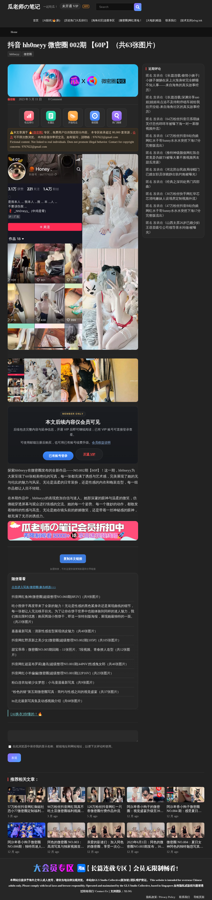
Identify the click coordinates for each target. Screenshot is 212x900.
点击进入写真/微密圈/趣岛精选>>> (34, 587)
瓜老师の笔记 (24, 7)
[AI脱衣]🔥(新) (51, 20)
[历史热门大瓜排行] (75, 20)
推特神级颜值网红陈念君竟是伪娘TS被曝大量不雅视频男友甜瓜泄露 (173, 157)
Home (14, 32)
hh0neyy (14, 54)
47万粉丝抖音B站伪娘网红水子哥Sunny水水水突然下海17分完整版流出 (173, 140)
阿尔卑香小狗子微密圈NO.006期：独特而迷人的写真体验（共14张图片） (26, 846)
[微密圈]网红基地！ (130, 20)
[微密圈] (95, 117)
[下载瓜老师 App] (86, 6)
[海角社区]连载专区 (103, 20)
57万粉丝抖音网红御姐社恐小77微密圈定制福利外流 (26, 811)
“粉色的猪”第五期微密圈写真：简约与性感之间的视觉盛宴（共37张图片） (66, 692)
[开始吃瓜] (73, 117)
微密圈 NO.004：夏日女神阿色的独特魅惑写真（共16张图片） (184, 846)
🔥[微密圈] (36, 132)
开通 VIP (89, 454)
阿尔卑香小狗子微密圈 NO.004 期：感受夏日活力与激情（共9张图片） (184, 811)
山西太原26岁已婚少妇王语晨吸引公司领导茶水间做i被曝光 (173, 227)
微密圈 (28, 54)
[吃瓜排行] (29, 117)
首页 (36, 20)
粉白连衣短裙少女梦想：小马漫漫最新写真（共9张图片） (54, 682)
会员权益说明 (101, 442)
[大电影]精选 (153, 20)
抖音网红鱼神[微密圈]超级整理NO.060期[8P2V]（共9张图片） (57, 596)
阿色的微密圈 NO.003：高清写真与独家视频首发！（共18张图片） (64, 846)
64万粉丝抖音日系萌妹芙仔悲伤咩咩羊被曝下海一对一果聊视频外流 (173, 123)
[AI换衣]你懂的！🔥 (26, 714)
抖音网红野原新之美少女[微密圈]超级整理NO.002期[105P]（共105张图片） (66, 640)
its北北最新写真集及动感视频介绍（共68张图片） (48, 701)
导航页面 (199, 897)
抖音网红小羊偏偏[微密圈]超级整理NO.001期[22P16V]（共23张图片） (63, 673)
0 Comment (55, 99)
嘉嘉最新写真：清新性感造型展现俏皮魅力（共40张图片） (55, 631)
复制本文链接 (73, 558)
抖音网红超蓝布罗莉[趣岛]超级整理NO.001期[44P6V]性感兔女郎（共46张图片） (70, 664)
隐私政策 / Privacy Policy (160, 897)
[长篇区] (51, 117)
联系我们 (170, 20)
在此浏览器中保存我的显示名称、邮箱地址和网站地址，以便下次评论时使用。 (63, 746)
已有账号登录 (58, 455)
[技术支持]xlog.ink (191, 20)
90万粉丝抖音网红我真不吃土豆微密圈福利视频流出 (65, 811)
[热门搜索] (117, 117)
